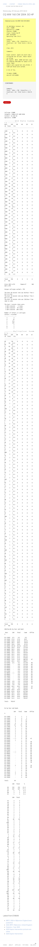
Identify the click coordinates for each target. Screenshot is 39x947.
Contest (12, 4)
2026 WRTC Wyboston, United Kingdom (19, 925)
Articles (17, 945)
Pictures (25, 945)
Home (5, 4)
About (11, 945)
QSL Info (33, 945)
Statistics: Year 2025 (13, 927)
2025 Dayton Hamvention (14, 934)
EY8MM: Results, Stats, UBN (26, 4)
